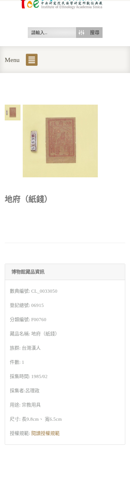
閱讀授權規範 (45, 433)
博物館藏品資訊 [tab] (27, 271)
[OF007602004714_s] (13, 111)
